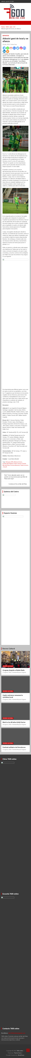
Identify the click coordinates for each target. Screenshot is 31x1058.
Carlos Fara (14, 44)
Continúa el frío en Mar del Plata (18, 484)
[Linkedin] (4, 51)
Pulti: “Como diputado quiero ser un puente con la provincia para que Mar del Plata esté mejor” (15, 476)
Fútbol (15, 463)
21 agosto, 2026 (7, 749)
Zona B (5, 467)
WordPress (21, 1055)
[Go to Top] (28, 1050)
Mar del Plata (6, 465)
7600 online (20, 1051)
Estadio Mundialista (8, 463)
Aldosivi (16, 462)
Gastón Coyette (22, 463)
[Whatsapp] (7, 48)
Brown (20, 462)
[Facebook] (24, 48)
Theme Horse (18, 1053)
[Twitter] (17, 48)
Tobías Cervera (24, 465)
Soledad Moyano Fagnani (19, 672)
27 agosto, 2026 (7, 672)
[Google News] (14, 48)
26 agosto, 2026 (7, 724)
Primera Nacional (15, 465)
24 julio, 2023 (6, 44)
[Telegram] (4, 48)
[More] (7, 51)
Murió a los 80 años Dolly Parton (14, 722)
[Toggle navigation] (3, 23)
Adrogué (8, 462)
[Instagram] (21, 48)
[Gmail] (10, 48)
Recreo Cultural (8, 649)
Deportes (6, 35)
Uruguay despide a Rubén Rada (13, 670)
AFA (12, 462)
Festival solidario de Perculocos (14, 747)
